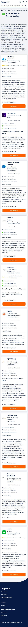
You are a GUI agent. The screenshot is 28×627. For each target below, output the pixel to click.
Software (3, 605)
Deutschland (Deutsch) (13, 622)
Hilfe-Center (4, 615)
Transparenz (4, 594)
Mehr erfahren (14, 106)
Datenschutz (4, 591)
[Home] (1, 10)
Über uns (3, 602)
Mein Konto (4, 612)
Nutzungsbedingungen (6, 597)
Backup (9, 10)
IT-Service (5, 10)
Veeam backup (14, 10)
